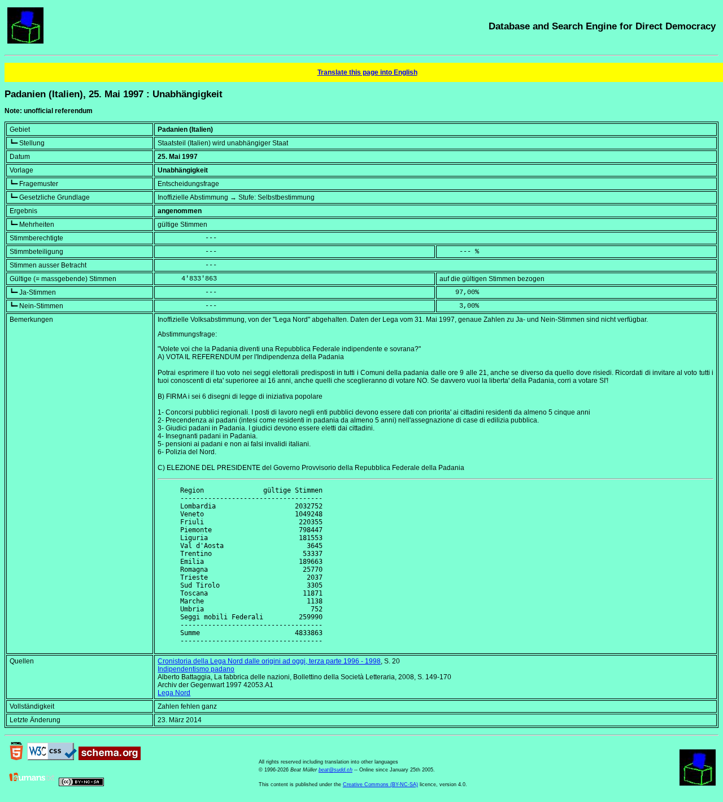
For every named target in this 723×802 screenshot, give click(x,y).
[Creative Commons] (81, 784)
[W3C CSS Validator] (52, 758)
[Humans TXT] (32, 784)
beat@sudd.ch (335, 770)
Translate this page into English (367, 72)
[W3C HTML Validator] (16, 758)
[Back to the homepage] (25, 41)
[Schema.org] (110, 758)
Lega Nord (174, 693)
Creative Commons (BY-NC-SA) (380, 784)
